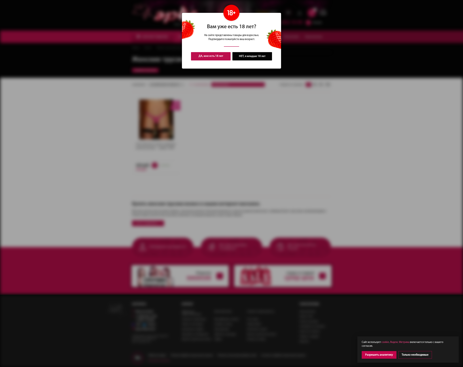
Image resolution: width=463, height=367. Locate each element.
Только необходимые (415, 354)
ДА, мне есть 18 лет (211, 56)
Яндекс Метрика (399, 342)
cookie (385, 342)
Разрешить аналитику (379, 354)
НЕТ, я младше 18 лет (252, 56)
